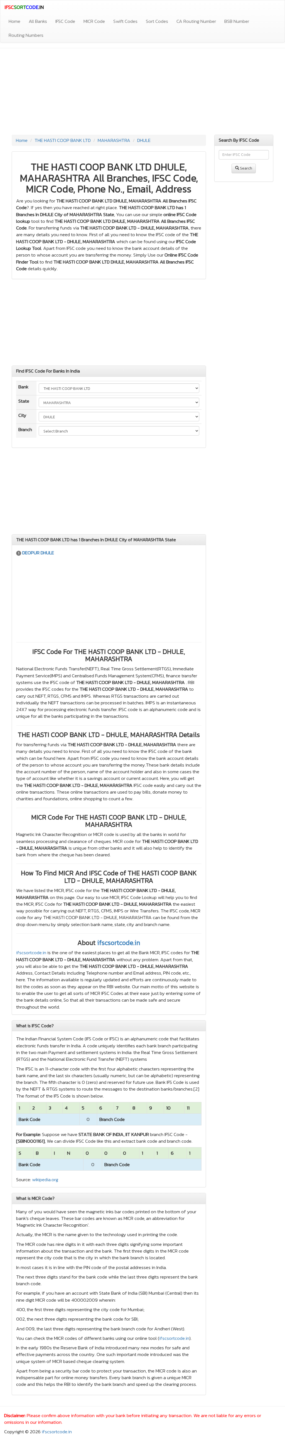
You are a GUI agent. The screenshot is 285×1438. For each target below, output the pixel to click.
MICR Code (94, 21)
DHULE (144, 140)
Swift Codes (125, 21)
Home (14, 21)
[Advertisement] (142, 93)
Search (245, 168)
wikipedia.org (45, 1179)
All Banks (38, 21)
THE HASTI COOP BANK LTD (63, 140)
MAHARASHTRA (114, 140)
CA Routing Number (196, 21)
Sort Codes (157, 21)
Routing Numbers (26, 35)
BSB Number (236, 21)
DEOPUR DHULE (38, 552)
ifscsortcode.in (118, 943)
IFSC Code (65, 21)
